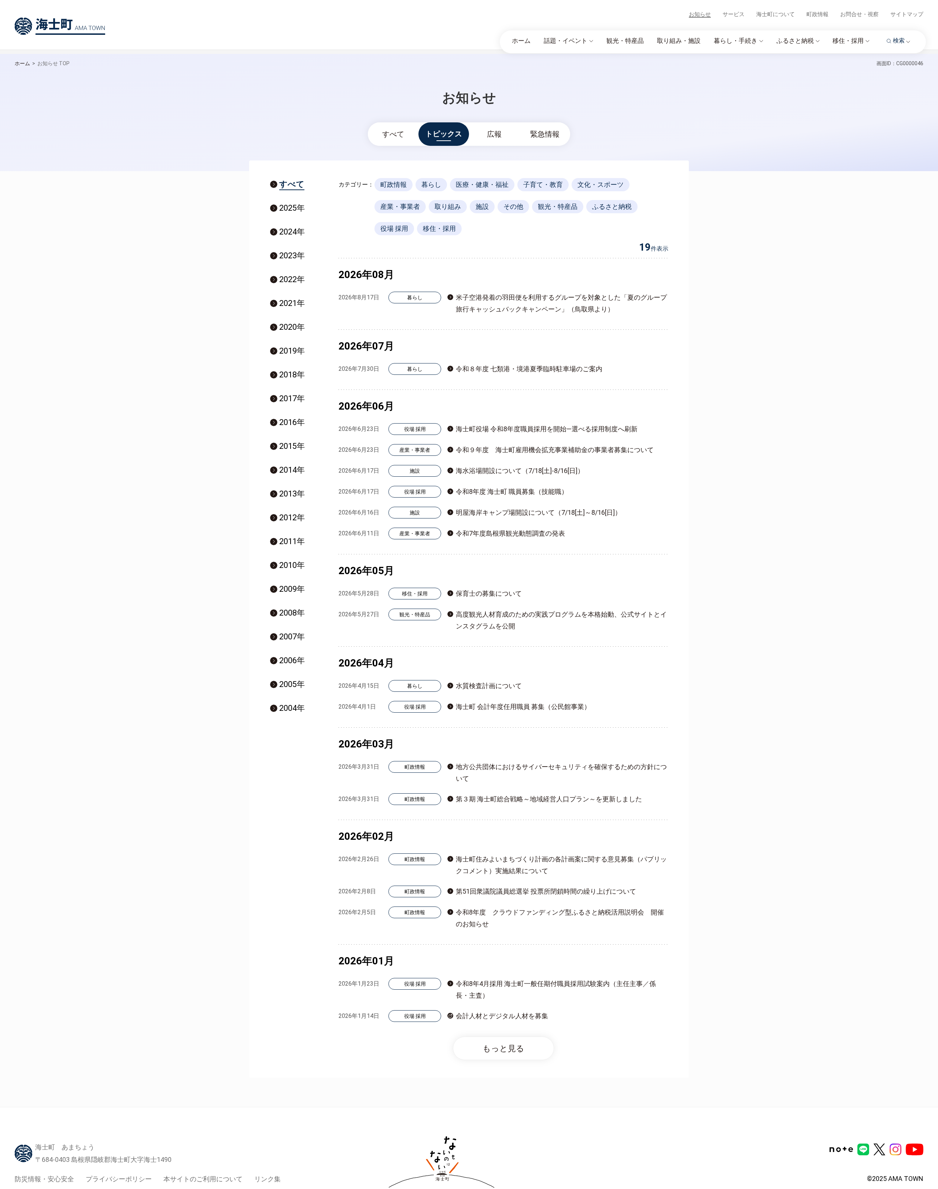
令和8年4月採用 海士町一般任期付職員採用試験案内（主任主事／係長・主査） (556, 989)
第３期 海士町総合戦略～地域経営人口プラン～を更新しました (549, 799)
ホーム (22, 63)
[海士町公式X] (879, 1149)
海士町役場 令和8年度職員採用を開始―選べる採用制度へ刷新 (547, 429)
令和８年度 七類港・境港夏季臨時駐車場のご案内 (529, 369)
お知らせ (700, 14)
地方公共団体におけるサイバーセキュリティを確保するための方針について (561, 772)
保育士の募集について (489, 593)
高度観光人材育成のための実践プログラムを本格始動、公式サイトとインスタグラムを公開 (561, 620)
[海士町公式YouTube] (914, 1149)
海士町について (775, 14)
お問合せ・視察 (859, 14)
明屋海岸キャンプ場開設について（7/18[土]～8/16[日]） (538, 512)
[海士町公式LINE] (863, 1149)
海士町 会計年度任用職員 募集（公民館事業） (523, 706)
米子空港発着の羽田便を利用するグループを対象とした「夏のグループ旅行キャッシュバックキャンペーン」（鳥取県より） (561, 303)
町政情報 (817, 14)
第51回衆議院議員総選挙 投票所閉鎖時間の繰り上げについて (546, 891)
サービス (734, 14)
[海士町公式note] (841, 1149)
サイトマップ (906, 14)
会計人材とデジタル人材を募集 (502, 1016)
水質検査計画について (489, 686)
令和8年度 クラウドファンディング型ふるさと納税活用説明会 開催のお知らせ (560, 918)
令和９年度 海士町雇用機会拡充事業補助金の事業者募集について (555, 450)
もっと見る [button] (503, 1048)
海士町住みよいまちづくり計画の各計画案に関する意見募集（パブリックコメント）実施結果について (561, 865)
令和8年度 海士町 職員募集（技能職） (512, 491)
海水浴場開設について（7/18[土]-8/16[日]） (520, 471)
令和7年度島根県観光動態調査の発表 (510, 533)
